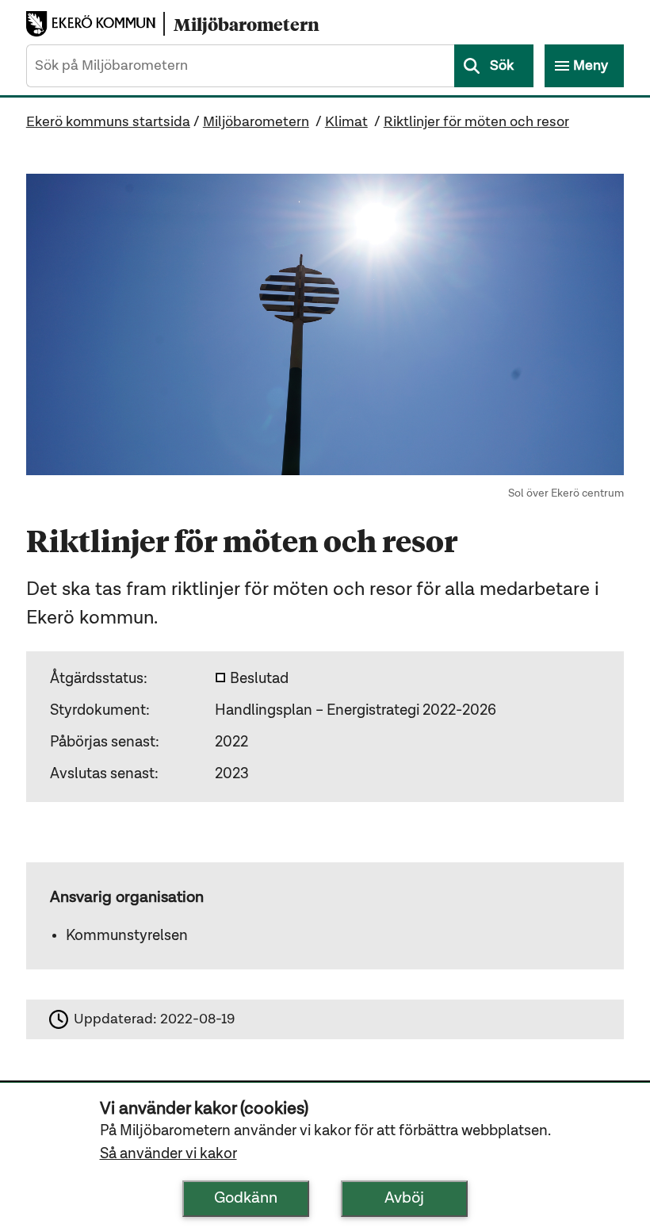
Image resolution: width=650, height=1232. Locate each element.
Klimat (346, 122)
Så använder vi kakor (168, 1153)
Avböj (404, 1199)
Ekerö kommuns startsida (108, 122)
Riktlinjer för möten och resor (476, 122)
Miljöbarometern (256, 122)
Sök (502, 66)
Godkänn (245, 1199)
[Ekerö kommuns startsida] (95, 23)
